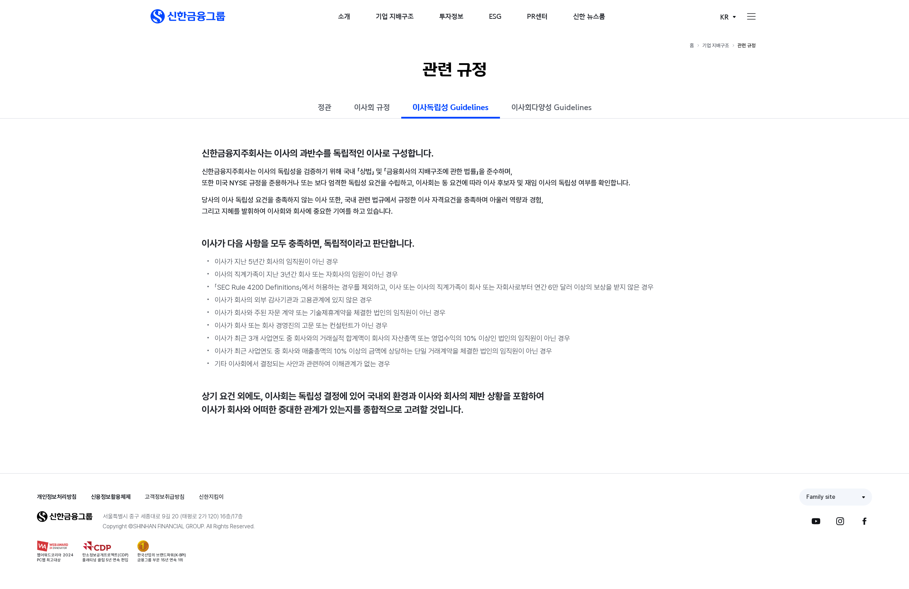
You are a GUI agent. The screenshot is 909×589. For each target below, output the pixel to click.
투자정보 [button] (451, 16)
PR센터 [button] (537, 16)
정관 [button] (324, 107)
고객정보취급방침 (165, 496)
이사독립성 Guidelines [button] (451, 107)
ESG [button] (495, 16)
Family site (820, 496)
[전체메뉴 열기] (751, 17)
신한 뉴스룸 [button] (589, 16)
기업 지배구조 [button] (395, 16)
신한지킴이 (211, 496)
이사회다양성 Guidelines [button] (551, 107)
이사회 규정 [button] (372, 107)
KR (724, 17)
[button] (188, 16)
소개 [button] (344, 16)
